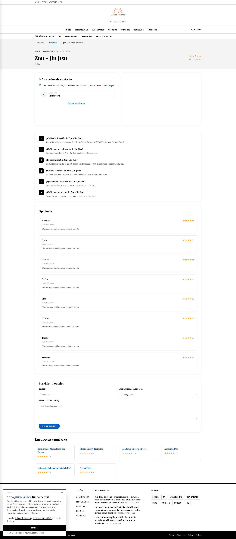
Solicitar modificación (76, 103)
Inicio (37, 51)
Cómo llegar (108, 85)
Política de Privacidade (177, 535)
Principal (41, 42)
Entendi (34, 528)
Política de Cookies (194, 535)
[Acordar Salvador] (118, 14)
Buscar (197, 30)
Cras (98, 36)
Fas (187, 503)
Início (68, 30)
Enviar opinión (49, 426)
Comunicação (81, 30)
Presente (125, 30)
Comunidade (86, 36)
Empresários (98, 30)
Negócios (112, 30)
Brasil (52, 36)
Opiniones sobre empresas (72, 42)
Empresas (152, 30)
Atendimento (71, 36)
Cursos (177, 503)
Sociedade (139, 30)
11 (60, 36)
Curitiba (108, 36)
